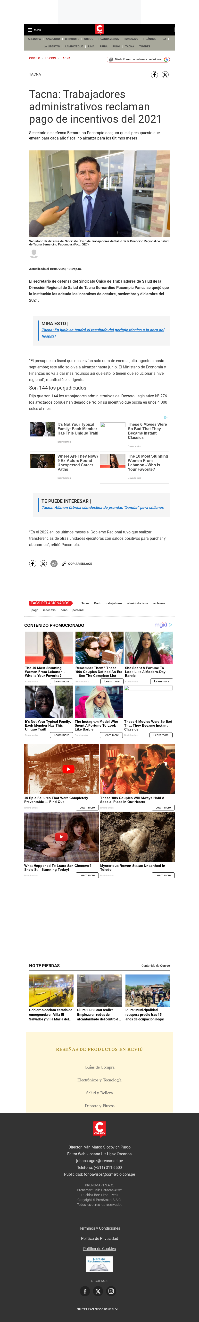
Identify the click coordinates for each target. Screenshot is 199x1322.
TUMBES (144, 46)
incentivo (49, 610)
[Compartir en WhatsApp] (54, 563)
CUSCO (88, 39)
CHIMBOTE (72, 39)
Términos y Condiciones (99, 1228)
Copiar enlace (80, 563)
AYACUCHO (53, 39)
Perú (97, 603)
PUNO (116, 46)
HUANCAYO (131, 39)
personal (78, 610)
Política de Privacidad (99, 1238)
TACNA (129, 46)
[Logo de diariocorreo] (99, 30)
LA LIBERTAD (52, 46)
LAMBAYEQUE (74, 46)
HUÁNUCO (150, 39)
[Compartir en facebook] (154, 74)
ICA (164, 39)
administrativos (137, 603)
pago (35, 610)
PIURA (104, 46)
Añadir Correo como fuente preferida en (138, 59)
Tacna (35, 74)
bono (64, 610)
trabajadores (114, 603)
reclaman (159, 603)
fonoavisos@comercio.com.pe (109, 1174)
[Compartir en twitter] (165, 74)
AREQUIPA (34, 39)
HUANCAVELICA (109, 39)
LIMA (91, 46)
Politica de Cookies (99, 1248)
